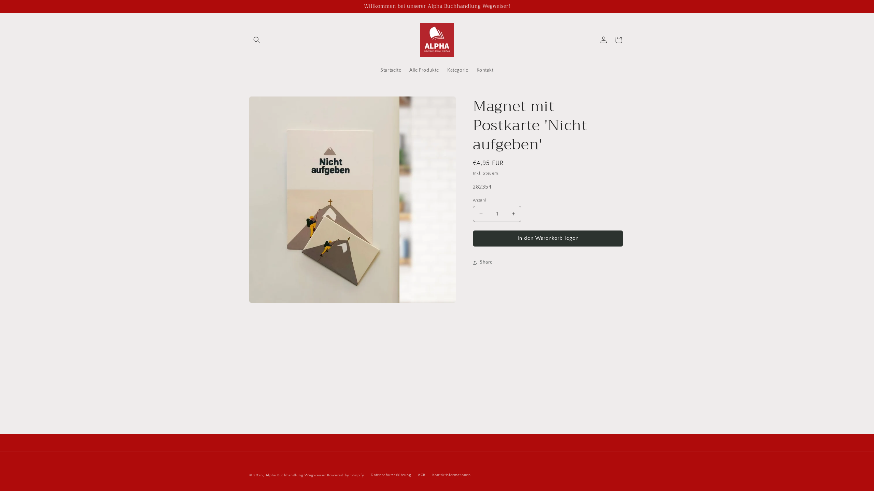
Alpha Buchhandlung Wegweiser (296, 475)
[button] (256, 39)
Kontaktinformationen (451, 475)
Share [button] (486, 262)
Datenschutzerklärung (391, 475)
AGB (421, 475)
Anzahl (479, 200)
